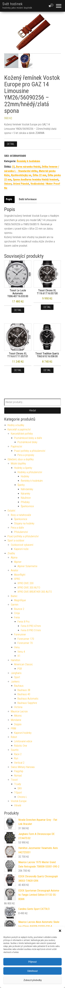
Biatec (14, 596)
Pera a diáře (17, 527)
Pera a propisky (26, 455)
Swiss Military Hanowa (22, 767)
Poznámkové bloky (27, 442)
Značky (11, 553)
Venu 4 (21, 651)
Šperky (21, 484)
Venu (17, 647)
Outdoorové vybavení (22, 544)
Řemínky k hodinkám (28, 161)
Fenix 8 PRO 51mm (31, 630)
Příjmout (32, 961)
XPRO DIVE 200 (26, 583)
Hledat (32, 410)
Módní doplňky (18, 463)
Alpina (14, 557)
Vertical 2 (19, 762)
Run (16, 758)
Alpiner (18, 561)
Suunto (14, 749)
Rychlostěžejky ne (21, 175)
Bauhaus (19, 685)
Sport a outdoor (16, 540)
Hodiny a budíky (16, 425)
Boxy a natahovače (21, 515)
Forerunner (20, 634)
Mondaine (16, 720)
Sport (17, 677)
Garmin (14, 604)
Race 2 (18, 754)
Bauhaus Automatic (28, 698)
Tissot (14, 779)
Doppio (18, 724)
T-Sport (18, 792)
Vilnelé (17, 805)
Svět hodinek (12, 4)
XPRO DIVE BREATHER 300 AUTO (35, 591)
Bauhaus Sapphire (27, 703)
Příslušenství (21, 532)
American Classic (23, 664)
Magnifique (20, 600)
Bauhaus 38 (24, 690)
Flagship (18, 771)
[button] (60, 930)
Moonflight (19, 574)
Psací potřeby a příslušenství (29, 450)
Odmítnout (32, 970)
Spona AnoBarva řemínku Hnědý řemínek (35, 179)
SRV (20, 788)
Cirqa (17, 613)
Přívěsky (25, 502)
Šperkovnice (27, 506)
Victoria (18, 707)
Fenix (17, 617)
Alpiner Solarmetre (27, 566)
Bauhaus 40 (24, 694)
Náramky (25, 493)
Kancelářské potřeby (22, 433)
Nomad (18, 775)
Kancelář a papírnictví (19, 429)
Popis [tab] (9, 199)
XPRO (17, 578)
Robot (14, 737)
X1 (19, 655)
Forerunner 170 (26, 638)
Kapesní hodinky (23, 732)
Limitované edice (23, 741)
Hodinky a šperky (23, 467)
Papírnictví (16, 446)
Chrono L (22, 797)
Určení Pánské (21, 183)
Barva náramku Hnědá (28, 166)
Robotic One (20, 745)
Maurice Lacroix (19, 711)
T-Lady (17, 784)
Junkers (15, 681)
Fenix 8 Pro (24, 621)
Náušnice (26, 497)
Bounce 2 (19, 609)
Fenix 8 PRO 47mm (31, 626)
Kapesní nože (21, 549)
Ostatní (11, 510)
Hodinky (25, 476)
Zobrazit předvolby (33, 980)
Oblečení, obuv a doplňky (21, 459)
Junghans (16, 673)
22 (13, 166)
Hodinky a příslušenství (30, 472)
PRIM (13, 728)
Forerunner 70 (25, 643)
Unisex (8, 183)
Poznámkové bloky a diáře (28, 438)
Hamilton (15, 660)
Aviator (14, 570)
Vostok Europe (18, 801)
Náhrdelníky (27, 489)
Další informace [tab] (28, 199)
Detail (10, 144)
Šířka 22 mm (39, 175)
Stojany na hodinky (24, 523)
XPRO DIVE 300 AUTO (29, 587)
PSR (20, 668)
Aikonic (18, 715)
